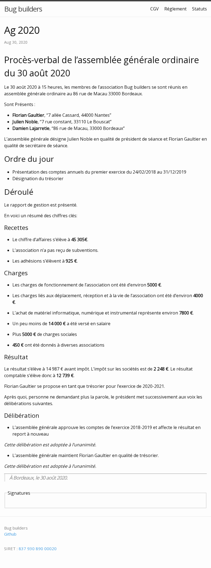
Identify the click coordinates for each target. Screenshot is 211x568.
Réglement (175, 9)
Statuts (199, 9)
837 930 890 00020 (38, 548)
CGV (154, 9)
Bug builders (23, 9)
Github (10, 534)
